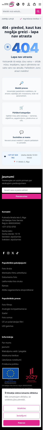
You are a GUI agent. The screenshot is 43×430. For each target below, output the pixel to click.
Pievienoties (21, 196)
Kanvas (5, 285)
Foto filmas (7, 304)
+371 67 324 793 (13, 156)
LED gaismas (7, 326)
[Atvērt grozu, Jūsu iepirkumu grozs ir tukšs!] (34, 4)
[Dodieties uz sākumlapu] (8, 4)
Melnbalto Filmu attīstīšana (14, 273)
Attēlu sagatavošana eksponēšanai (17, 290)
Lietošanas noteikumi (11, 359)
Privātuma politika (10, 364)
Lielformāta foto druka (12, 281)
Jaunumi (5, 347)
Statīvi (4, 313)
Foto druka (7, 268)
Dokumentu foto (9, 277)
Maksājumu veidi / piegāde (14, 351)
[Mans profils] (28, 4)
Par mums (6, 342)
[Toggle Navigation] (40, 4)
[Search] (38, 11)
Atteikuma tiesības (10, 355)
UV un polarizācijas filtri (12, 321)
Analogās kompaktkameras (14, 309)
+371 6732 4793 (9, 226)
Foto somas (7, 317)
